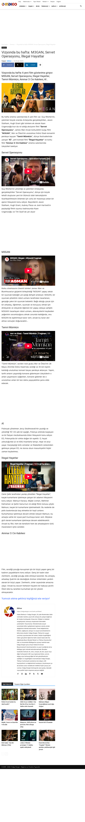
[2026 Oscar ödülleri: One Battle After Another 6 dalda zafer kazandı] (28, 694)
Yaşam (30, 6)
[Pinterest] (31, 674)
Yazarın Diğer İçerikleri (22, 684)
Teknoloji (44, 6)
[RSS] (35, 674)
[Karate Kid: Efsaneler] (47, 715)
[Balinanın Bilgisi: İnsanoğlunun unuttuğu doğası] (47, 694)
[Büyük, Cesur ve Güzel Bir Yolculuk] (10, 715)
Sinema (12, 44)
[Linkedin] (27, 674)
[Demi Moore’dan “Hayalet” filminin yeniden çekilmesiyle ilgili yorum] (47, 735)
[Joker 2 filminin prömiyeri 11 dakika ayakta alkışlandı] (28, 735)
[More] (40, 65)
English (59, 1)
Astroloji (62, 6)
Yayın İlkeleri (37, 1)
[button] (80, 6)
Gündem (22, 6)
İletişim (52, 1)
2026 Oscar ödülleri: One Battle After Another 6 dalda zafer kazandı (28, 704)
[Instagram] (23, 674)
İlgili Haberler (7, 684)
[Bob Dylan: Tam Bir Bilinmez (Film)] (10, 735)
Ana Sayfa (5, 44)
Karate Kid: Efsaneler (46, 722)
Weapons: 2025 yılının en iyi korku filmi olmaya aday (28, 725)
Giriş (19, 1)
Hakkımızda (26, 1)
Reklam (45, 1)
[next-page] (6, 754)
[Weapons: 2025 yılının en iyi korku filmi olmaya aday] (28, 715)
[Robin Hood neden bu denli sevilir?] (10, 694)
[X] (39, 674)
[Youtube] (42, 674)
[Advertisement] (42, 26)
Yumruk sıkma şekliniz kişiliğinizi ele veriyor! (26, 598)
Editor (9, 61)
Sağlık (53, 6)
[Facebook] (19, 674)
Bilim (37, 6)
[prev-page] (3, 754)
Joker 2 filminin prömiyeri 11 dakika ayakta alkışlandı (26, 745)
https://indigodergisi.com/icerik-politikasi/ (29, 611)
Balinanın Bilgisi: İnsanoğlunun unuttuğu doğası (46, 704)
